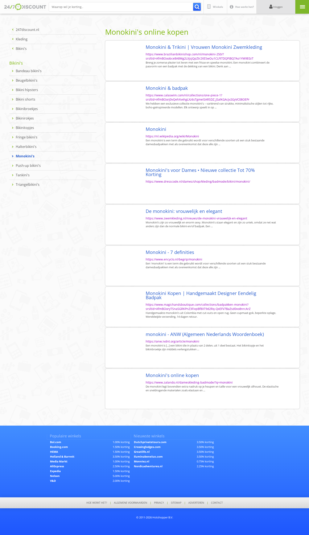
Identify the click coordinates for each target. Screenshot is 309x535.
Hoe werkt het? (96, 503)
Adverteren (196, 503)
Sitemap (176, 503)
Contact (217, 503)
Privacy (159, 503)
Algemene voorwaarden (130, 503)
